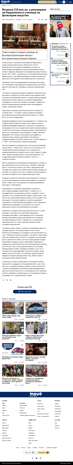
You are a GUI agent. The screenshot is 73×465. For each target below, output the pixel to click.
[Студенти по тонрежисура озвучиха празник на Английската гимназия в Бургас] (36, 370)
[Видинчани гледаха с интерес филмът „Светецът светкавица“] (36, 349)
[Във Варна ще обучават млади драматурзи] (13, 349)
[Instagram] (40, 458)
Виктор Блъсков (60, 55)
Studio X (69, 463)
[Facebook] (32, 458)
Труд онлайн (9, 19)
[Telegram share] (45, 19)
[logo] (5, 2)
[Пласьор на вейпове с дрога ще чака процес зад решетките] (13, 328)
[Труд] (36, 394)
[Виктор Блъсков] (67, 55)
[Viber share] (42, 19)
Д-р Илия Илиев (60, 81)
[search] (67, 2)
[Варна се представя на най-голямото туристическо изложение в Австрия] (36, 328)
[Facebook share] (38, 19)
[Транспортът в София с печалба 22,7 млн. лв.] (36, 308)
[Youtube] (36, 458)
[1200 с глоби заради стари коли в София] (13, 308)
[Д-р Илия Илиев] (67, 81)
